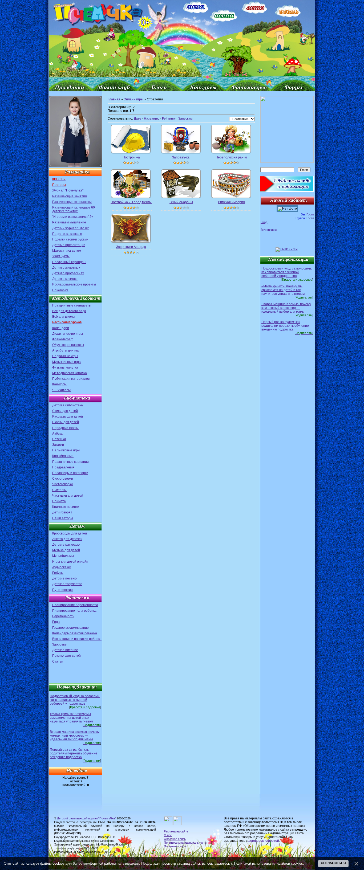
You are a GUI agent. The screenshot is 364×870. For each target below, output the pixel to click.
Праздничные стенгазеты (71, 305)
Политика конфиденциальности (185, 842)
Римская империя (231, 202)
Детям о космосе (65, 279)
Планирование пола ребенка (74, 610)
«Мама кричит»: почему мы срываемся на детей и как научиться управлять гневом (71, 717)
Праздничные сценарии (70, 462)
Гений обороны (181, 202)
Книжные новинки (65, 507)
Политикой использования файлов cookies (268, 863)
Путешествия (62, 590)
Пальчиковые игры (66, 450)
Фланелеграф (62, 339)
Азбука (57, 433)
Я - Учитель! (61, 390)
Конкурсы (59, 384)
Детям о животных (66, 267)
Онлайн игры (133, 99)
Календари (60, 328)
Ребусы (57, 573)
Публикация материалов (71, 379)
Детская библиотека (67, 405)
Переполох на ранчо (231, 157)
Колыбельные (63, 456)
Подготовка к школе (67, 234)
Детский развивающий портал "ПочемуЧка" (86, 818)
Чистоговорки (62, 484)
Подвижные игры (65, 356)
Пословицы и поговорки (70, 473)
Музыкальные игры (66, 362)
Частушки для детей (67, 495)
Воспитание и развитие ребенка (77, 639)
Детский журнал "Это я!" (70, 228)
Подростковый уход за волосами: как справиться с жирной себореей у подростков (75, 699)
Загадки (58, 445)
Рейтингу (169, 118)
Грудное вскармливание (70, 628)
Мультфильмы (63, 556)
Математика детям (66, 250)
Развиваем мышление (69, 222)
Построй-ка (131, 157)
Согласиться (333, 863)
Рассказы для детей (67, 416)
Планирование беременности (75, 605)
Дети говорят (62, 512)
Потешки (59, 439)
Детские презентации (68, 245)
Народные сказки (65, 428)
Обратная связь (175, 838)
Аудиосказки (61, 567)
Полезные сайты (175, 846)
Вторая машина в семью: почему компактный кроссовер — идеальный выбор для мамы (74, 735)
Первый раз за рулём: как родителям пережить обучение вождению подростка (73, 753)
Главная (114, 99)
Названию (151, 118)
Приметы (59, 501)
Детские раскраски (66, 544)
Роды (56, 622)
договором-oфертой (263, 841)
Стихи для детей (65, 411)
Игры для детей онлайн (70, 561)
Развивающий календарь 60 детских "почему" (73, 209)
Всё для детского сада (69, 311)
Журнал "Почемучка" (67, 190)
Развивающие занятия (69, 196)
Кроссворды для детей (69, 533)
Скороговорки (62, 478)
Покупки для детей (66, 655)
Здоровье (59, 644)
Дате (137, 118)
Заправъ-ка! (181, 157)
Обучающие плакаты (68, 345)
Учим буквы (61, 256)
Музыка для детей (66, 550)
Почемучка (60, 290)
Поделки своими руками (70, 239)
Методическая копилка (69, 373)
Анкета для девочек (67, 539)
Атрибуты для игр (65, 350)
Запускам (185, 118)
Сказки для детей (65, 422)
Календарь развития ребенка (74, 633)
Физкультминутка (65, 367)
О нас (168, 835)
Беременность (63, 616)
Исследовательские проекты (74, 284)
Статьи (57, 661)
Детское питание (65, 650)
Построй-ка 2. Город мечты (131, 202)
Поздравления (63, 467)
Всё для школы (63, 316)
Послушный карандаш (69, 262)
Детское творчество (67, 584)
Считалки (59, 490)
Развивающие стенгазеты (72, 202)
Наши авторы (62, 518)
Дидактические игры (67, 334)
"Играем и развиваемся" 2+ (72, 217)
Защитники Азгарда (131, 247)
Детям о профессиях (68, 273)
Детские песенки (65, 578)
